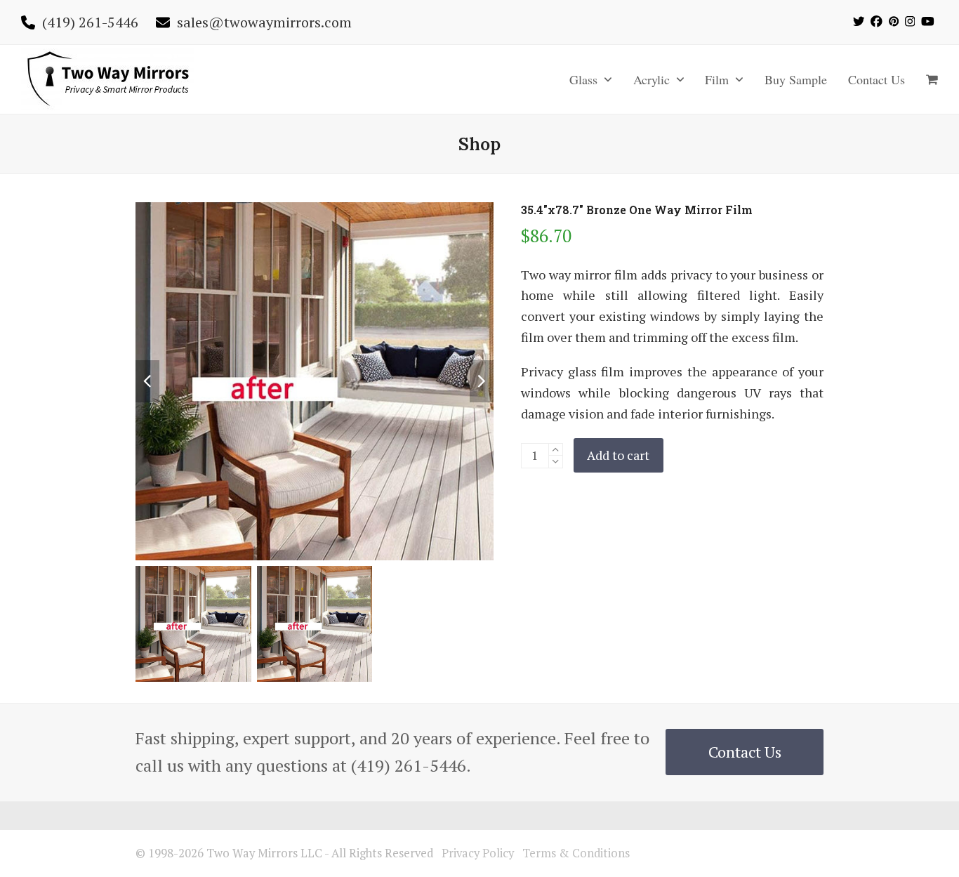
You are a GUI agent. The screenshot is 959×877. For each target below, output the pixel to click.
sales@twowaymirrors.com (264, 22)
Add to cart (618, 455)
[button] (931, 79)
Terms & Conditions (576, 853)
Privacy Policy (478, 853)
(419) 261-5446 (90, 22)
